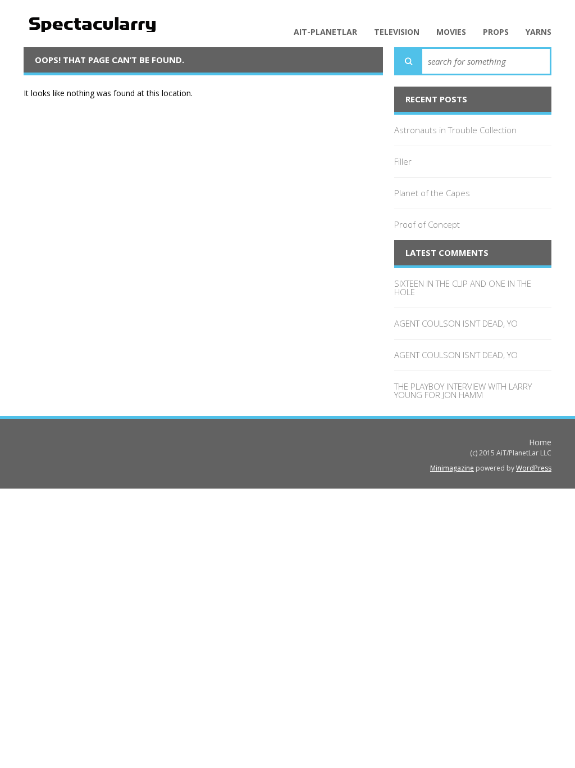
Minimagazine (452, 468)
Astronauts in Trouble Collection (455, 129)
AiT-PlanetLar (325, 32)
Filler (403, 161)
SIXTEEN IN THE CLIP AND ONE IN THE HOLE (462, 287)
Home (540, 442)
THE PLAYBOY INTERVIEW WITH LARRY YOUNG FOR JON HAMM (463, 390)
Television (396, 32)
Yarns (538, 32)
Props (496, 32)
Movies (451, 32)
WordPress (533, 468)
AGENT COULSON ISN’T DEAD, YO (456, 323)
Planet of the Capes (432, 192)
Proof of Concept (427, 224)
